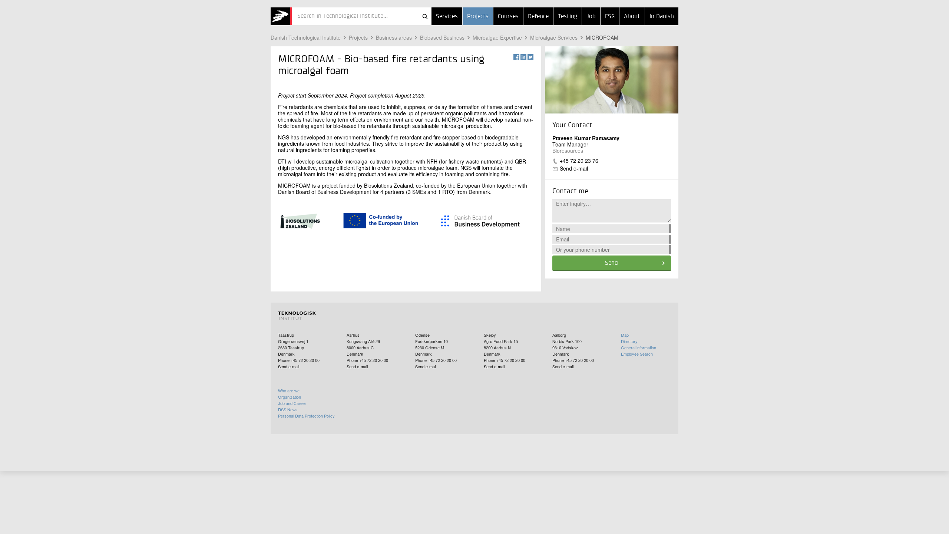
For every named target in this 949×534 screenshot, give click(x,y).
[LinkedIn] (523, 57)
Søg (425, 16)
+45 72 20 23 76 (579, 160)
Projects (478, 17)
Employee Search (637, 354)
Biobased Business (442, 37)
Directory (629, 341)
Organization (289, 397)
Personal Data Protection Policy (306, 416)
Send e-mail (574, 168)
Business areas (394, 37)
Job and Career (292, 403)
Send (611, 263)
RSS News (288, 409)
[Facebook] (516, 57)
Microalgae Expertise (497, 37)
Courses (508, 17)
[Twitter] (530, 57)
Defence (538, 17)
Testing (567, 17)
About (632, 17)
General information (638, 347)
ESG (610, 17)
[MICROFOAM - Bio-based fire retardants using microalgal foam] (281, 16)
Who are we (289, 390)
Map (625, 335)
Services (447, 17)
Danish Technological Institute (306, 37)
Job (591, 17)
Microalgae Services (554, 37)
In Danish (661, 17)
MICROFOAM (602, 37)
